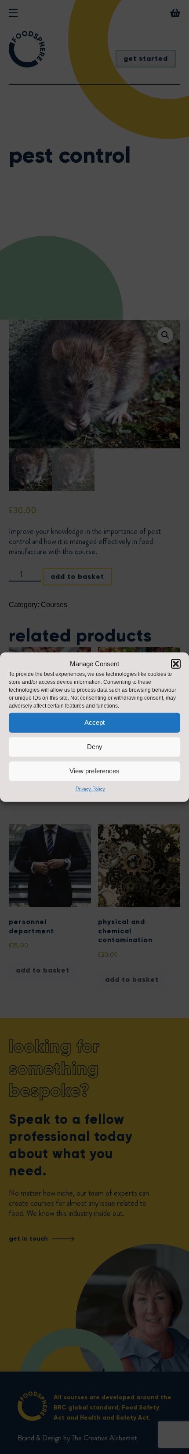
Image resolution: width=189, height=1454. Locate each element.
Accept (94, 722)
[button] (175, 664)
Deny (94, 746)
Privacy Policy (90, 788)
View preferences (94, 771)
